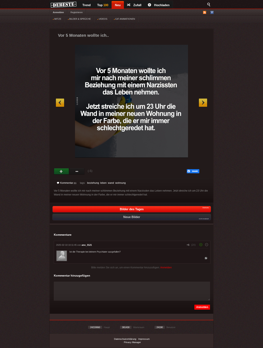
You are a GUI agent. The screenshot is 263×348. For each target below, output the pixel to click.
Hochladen (162, 5)
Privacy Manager (132, 342)
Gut (61, 171)
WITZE (57, 19)
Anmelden (58, 12)
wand (111, 182)
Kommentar (68, 182)
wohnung (120, 182)
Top (102, 5)
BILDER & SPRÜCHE (80, 19)
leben (103, 182)
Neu (118, 5)
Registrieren (76, 12)
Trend (86, 5)
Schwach (77, 171)
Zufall (137, 5)
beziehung (93, 182)
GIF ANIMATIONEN (125, 19)
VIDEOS (102, 19)
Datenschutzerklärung (125, 339)
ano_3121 (87, 245)
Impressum (144, 339)
